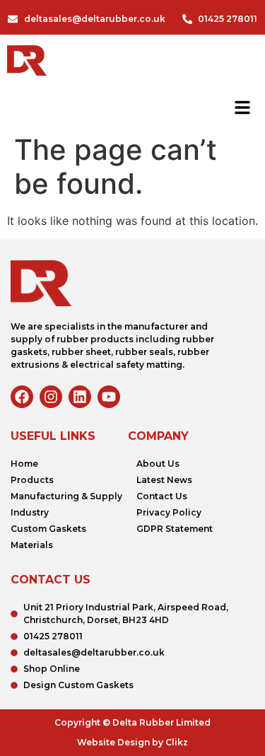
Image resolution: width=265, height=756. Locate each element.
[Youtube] (109, 396)
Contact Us (161, 496)
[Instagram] (51, 396)
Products (32, 480)
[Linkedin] (80, 396)
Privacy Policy (168, 512)
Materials (32, 545)
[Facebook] (22, 396)
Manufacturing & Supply (66, 496)
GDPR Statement (174, 528)
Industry (30, 512)
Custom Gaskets (48, 528)
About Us (157, 463)
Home (24, 463)
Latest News (164, 480)
